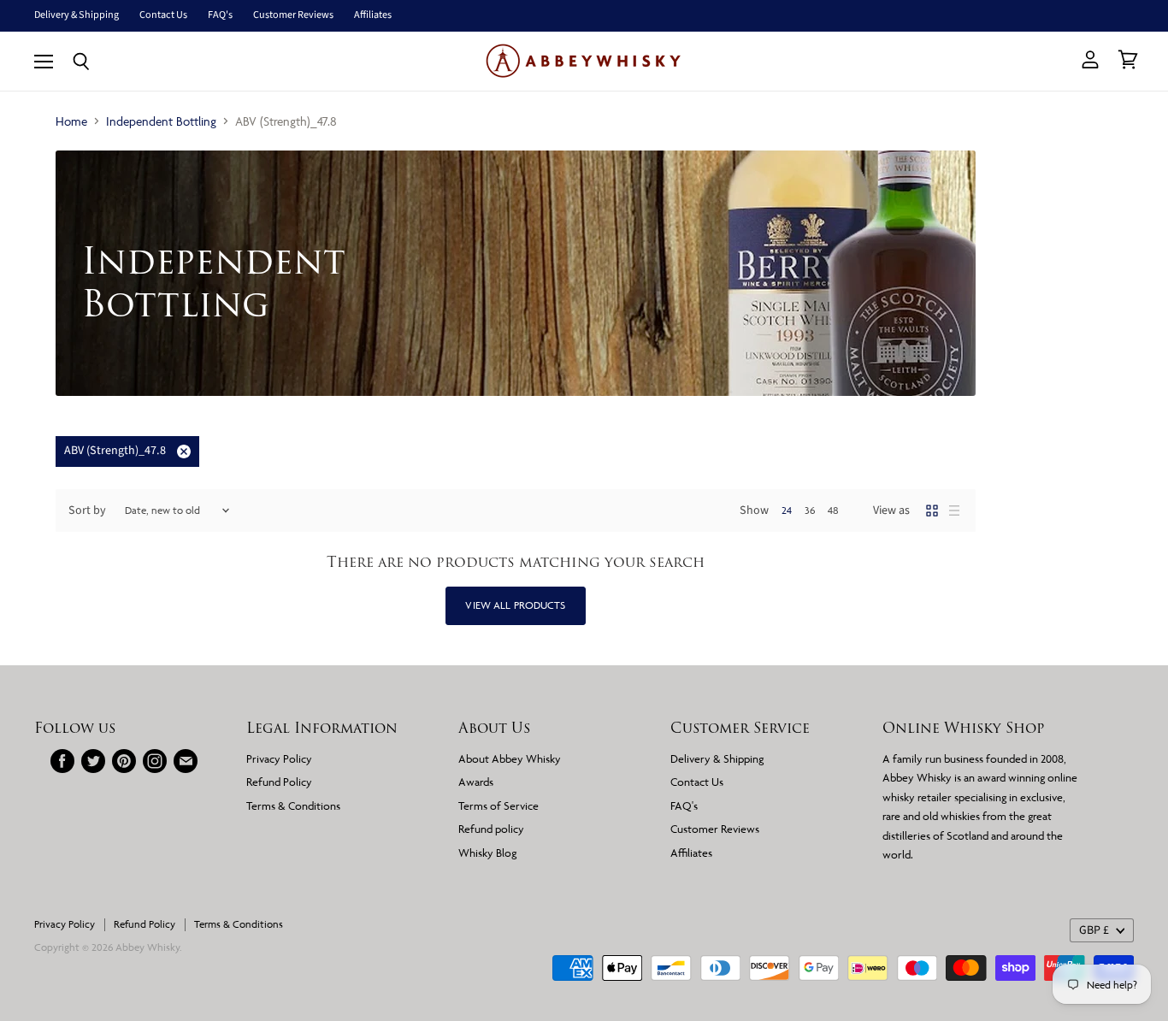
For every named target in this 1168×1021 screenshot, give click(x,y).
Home (71, 121)
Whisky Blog (487, 852)
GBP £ (1094, 930)
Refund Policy (279, 781)
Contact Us (163, 15)
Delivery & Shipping (76, 15)
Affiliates (373, 15)
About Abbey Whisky (509, 758)
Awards (475, 781)
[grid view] (932, 510)
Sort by (87, 510)
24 (787, 510)
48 (833, 510)
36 (810, 510)
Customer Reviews (293, 15)
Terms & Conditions (293, 805)
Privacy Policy (279, 758)
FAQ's (220, 15)
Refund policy (491, 828)
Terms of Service (498, 805)
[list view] (954, 510)
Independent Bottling (161, 121)
